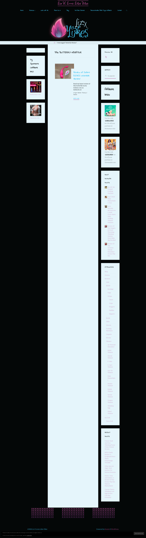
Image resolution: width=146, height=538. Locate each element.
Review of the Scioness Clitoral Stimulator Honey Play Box (111, 250)
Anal (107, 282)
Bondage (110, 289)
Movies (108, 338)
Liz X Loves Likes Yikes (73, 3)
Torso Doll (109, 421)
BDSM (108, 286)
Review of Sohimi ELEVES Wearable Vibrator (81, 76)
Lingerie (109, 334)
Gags (109, 293)
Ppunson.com (34, 118)
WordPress (115, 529)
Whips (110, 296)
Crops (111, 303)
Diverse (107, 275)
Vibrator (75, 95)
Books (108, 318)
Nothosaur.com (35, 94)
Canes (111, 300)
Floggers (112, 307)
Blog (106, 271)
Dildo (108, 321)
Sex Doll (107, 418)
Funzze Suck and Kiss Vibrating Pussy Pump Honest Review (110, 445)
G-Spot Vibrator (77, 93)
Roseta (106, 529)
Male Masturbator (111, 378)
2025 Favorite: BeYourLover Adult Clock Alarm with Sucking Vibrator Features (112, 214)
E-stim (110, 361)
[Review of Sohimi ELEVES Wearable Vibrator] (64, 71)
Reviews (84, 93)
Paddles (111, 310)
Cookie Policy (29, 535)
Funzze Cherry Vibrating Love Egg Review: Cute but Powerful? (109, 493)
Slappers (112, 314)
